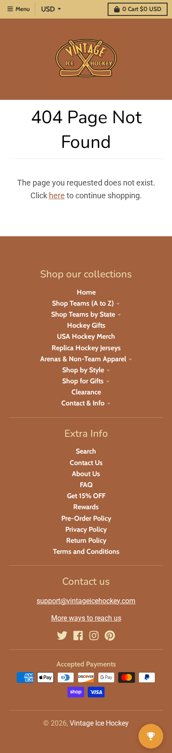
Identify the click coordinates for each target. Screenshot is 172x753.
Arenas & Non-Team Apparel (83, 359)
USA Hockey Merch (86, 336)
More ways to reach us (86, 618)
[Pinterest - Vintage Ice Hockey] (110, 635)
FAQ (86, 485)
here (57, 195)
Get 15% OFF (86, 496)
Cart (141, 8)
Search (86, 451)
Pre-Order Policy (86, 518)
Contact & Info (83, 403)
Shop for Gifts (83, 381)
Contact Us (86, 462)
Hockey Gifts (86, 325)
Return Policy (86, 540)
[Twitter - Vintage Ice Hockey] (62, 635)
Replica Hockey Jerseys (86, 348)
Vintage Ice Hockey (99, 723)
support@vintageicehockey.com (86, 601)
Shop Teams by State (83, 314)
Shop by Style (83, 370)
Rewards (86, 507)
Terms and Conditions (86, 551)
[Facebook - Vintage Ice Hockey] (78, 635)
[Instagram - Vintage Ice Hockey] (94, 635)
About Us (86, 473)
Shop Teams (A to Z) (83, 303)
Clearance (86, 392)
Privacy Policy (86, 529)
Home (86, 292)
